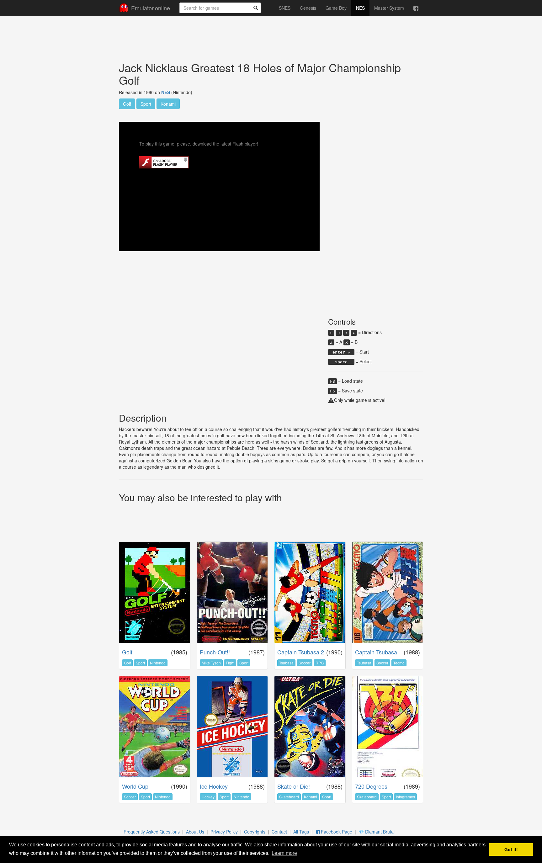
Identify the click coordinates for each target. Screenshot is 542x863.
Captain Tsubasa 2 (300, 652)
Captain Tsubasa (376, 652)
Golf (127, 652)
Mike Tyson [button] (211, 662)
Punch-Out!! (215, 652)
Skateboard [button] (289, 796)
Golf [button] (127, 104)
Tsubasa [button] (286, 662)
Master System (389, 8)
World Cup (135, 786)
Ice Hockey (214, 786)
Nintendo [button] (158, 662)
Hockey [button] (208, 796)
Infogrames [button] (405, 796)
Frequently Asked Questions (152, 831)
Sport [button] (146, 104)
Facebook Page (336, 831)
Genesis (308, 8)
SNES (284, 8)
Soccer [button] (305, 662)
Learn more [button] (284, 853)
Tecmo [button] (399, 662)
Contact (279, 831)
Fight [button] (230, 662)
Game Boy (336, 8)
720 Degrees (371, 786)
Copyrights (254, 831)
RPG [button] (320, 662)
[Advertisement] (271, 33)
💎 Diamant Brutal (377, 831)
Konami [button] (168, 104)
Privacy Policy (224, 831)
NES (360, 8)
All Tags (301, 831)
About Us (195, 831)
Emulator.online (150, 8)
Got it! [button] (511, 849)
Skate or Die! (293, 786)
